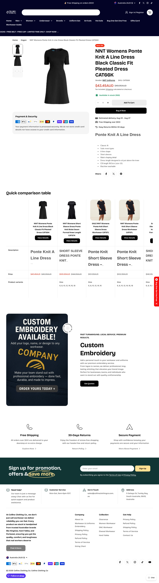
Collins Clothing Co (22, 570)
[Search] (96, 12)
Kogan (24, 40)
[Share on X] (114, 174)
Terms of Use (115, 475)
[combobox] (61, 12)
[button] (156, 291)
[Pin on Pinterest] (121, 174)
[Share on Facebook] (106, 174)
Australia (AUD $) (125, 3)
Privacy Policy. (129, 475)
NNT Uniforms (108, 80)
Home (15, 40)
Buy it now (121, 111)
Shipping (109, 89)
